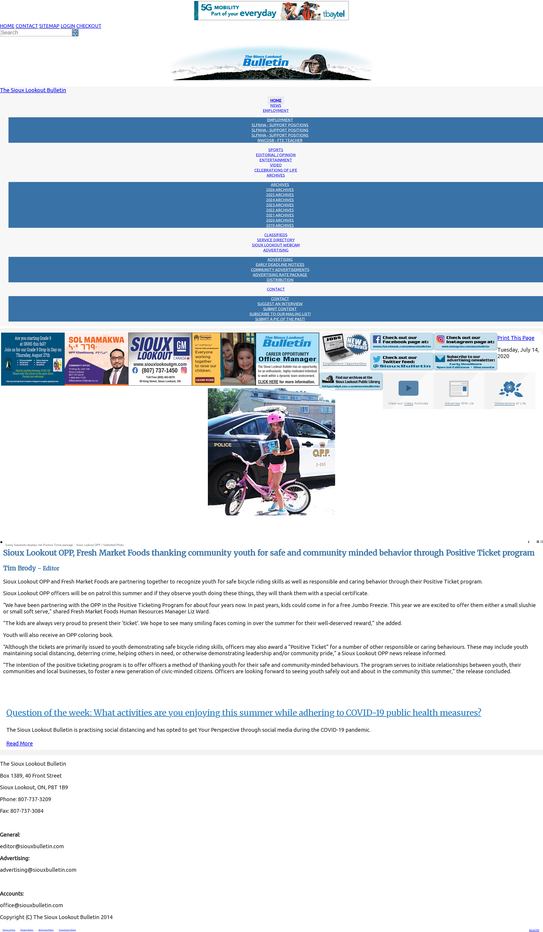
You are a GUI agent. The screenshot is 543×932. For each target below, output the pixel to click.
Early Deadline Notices (280, 264)
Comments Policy (67, 930)
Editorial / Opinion (276, 155)
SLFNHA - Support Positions (280, 125)
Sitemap (49, 25)
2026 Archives (280, 190)
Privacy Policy (26, 930)
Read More (19, 743)
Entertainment (275, 160)
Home (7, 25)
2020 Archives (280, 220)
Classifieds (275, 235)
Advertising (275, 250)
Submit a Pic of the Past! (280, 319)
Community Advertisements (280, 269)
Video (276, 165)
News (275, 105)
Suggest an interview (280, 304)
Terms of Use (9, 930)
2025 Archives (280, 195)
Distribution (280, 280)
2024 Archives (280, 200)
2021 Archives (280, 215)
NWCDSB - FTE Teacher (280, 140)
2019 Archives (280, 225)
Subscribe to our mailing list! (280, 314)
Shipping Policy (46, 930)
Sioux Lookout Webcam (276, 245)
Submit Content (280, 309)
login (68, 25)
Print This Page (516, 338)
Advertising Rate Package (280, 275)
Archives (276, 175)
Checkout (88, 25)
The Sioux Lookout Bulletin (33, 90)
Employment (276, 110)
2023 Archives (280, 205)
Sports (275, 150)
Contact (27, 25)
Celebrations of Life (275, 170)
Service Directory (276, 240)
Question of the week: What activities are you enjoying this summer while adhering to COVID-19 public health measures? (243, 713)
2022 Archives (280, 210)
